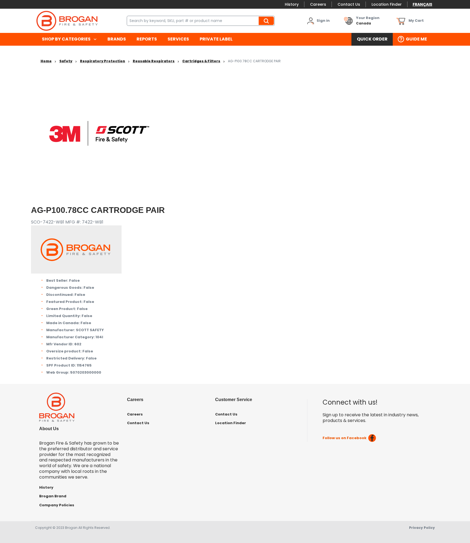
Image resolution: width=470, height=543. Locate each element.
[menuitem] (69, 39)
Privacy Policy (422, 527)
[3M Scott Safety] (99, 133)
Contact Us (349, 4)
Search (267, 21)
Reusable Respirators (154, 61)
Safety (65, 61)
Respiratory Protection (102, 61)
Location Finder (387, 4)
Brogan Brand (52, 496)
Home (46, 61)
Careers (318, 4)
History (292, 4)
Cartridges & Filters (201, 61)
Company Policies (56, 505)
